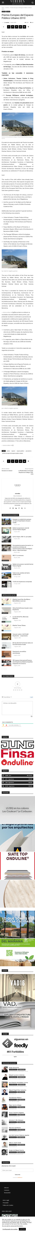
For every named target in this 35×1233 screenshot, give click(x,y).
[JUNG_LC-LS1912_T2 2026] (17, 810)
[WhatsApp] (20, 26)
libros (3, 621)
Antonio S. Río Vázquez (16, 1120)
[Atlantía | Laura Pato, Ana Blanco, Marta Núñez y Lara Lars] (6, 602)
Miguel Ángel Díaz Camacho (17, 1090)
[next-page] (5, 590)
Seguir (30, 779)
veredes (7, 22)
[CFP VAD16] (17, 988)
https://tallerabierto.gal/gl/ (14, 1101)
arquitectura (5, 578)
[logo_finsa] (17, 753)
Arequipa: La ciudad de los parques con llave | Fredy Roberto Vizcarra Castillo (22, 521)
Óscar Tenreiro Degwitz (16, 1112)
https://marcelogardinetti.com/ (15, 1131)
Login (31, 697)
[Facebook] (8, 26)
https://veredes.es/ (17, 495)
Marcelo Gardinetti (15, 1127)
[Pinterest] (16, 26)
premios (8, 11)
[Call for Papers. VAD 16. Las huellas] (6, 539)
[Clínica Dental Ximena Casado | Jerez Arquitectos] (6, 610)
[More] (28, 26)
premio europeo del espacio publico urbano (12, 453)
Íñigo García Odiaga (15, 1105)
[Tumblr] (22, 508)
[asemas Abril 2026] (17, 838)
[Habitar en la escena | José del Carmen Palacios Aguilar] (6, 566)
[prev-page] (3, 590)
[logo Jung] (17, 745)
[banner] (17, 1016)
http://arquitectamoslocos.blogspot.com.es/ (18, 1086)
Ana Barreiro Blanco (15, 1097)
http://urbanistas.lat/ (13, 1146)
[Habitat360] (17, 894)
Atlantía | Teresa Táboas (19, 625)
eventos (7, 7)
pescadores (28, 451)
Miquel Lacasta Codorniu (16, 1075)
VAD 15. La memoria (18, 555)
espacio (13, 451)
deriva (3, 541)
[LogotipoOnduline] (17, 762)
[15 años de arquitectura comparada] (6, 584)
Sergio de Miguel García (16, 1150)
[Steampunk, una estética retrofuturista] (6, 654)
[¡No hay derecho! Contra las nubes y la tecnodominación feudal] (6, 645)
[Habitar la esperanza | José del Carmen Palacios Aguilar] (6, 530)
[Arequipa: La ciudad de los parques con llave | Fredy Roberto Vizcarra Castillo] (6, 522)
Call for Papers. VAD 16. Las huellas (22, 536)
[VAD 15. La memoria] (6, 558)
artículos (4, 533)
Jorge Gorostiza (14, 1067)
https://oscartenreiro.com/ (14, 1116)
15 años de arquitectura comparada (22, 581)
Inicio (3, 7)
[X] (12, 26)
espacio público (20, 451)
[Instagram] (13, 508)
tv (2, 604)
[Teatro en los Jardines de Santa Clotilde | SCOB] (6, 575)
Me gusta (29, 775)
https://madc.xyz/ (12, 1093)
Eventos (5, 970)
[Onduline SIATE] (17, 866)
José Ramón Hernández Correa (18, 1082)
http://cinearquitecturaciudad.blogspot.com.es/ (18, 1071)
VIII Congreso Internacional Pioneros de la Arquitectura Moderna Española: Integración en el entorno (23, 662)
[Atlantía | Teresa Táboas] (6, 628)
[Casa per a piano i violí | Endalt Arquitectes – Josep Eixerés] (6, 636)
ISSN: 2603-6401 (7, 1211)
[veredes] (3, 22)
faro (3, 524)
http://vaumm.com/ (13, 1108)
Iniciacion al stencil (7, 470)
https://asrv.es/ (12, 1123)
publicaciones (5, 560)
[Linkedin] (24, 26)
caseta (8, 451)
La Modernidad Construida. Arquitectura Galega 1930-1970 (25, 472)
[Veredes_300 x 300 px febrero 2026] (17, 924)
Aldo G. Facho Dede (15, 1142)
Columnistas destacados (9, 1063)
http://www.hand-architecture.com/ (16, 1154)
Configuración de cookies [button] (10, 1229)
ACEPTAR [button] (22, 1229)
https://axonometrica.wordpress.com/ (16, 1078)
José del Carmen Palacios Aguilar (19, 1135)
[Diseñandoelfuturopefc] (17, 952)
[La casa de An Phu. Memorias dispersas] (6, 619)
